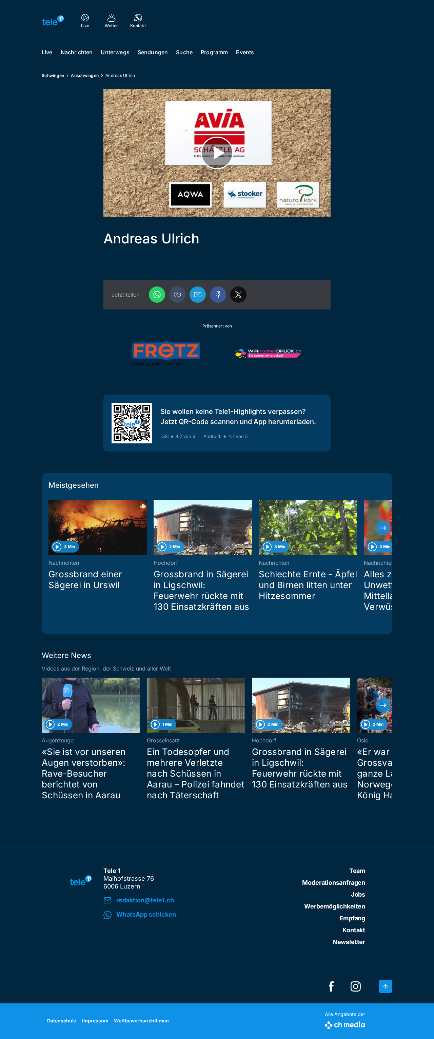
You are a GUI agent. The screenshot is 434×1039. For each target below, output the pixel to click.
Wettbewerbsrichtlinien (141, 1020)
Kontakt (353, 930)
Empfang (352, 918)
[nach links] (50, 527)
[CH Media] (345, 1024)
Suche (184, 52)
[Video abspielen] (217, 153)
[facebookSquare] (331, 986)
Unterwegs (115, 52)
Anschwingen (85, 75)
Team (357, 870)
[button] (177, 294)
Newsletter (349, 941)
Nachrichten (77, 52)
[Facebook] (218, 294)
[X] (238, 294)
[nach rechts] (383, 527)
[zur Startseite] (53, 20)
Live (47, 52)
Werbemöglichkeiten (334, 906)
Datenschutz (62, 1020)
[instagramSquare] (355, 986)
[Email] (198, 294)
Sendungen (153, 52)
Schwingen (53, 75)
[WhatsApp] (157, 294)
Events (245, 52)
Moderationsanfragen (333, 882)
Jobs (358, 894)
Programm (214, 52)
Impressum (95, 1020)
